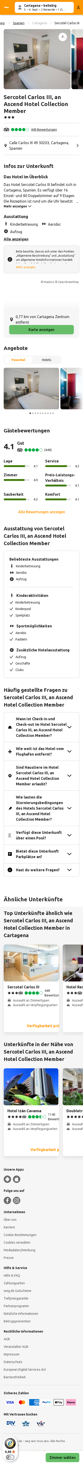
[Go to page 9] (50, 413)
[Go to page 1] (30, 413)
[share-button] (62, 37)
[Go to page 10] (53, 413)
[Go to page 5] (40, 413)
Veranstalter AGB (16, 1347)
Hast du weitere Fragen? (38, 870)
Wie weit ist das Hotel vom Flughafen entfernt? (40, 751)
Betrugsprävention (17, 1321)
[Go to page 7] (45, 413)
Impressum (11, 1354)
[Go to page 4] (38, 413)
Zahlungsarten (14, 1283)
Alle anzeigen (16, 239)
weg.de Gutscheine (17, 1291)
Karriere (9, 1227)
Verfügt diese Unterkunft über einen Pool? (39, 835)
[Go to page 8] (48, 413)
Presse (9, 1258)
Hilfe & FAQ (12, 1275)
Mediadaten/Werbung (19, 1250)
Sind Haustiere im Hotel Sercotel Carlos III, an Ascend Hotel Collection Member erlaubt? (37, 775)
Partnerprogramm (16, 1306)
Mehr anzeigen (26, 267)
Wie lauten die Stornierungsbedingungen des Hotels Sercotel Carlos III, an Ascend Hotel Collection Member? (40, 808)
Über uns (10, 1219)
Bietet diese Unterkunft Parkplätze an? (37, 854)
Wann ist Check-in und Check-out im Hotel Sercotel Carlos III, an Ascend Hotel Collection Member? (41, 727)
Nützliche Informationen (21, 1313)
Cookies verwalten (17, 1242)
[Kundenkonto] (78, 7)
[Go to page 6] (43, 413)
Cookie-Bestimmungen (20, 1235)
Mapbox (49, 281)
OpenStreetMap (68, 281)
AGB (7, 1339)
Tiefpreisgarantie (16, 1298)
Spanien (18, 23)
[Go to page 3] (35, 413)
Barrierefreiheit (15, 1377)
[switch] (10, 1457)
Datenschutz (13, 1362)
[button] (37, 59)
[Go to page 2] (32, 413)
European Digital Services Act (25, 1369)
